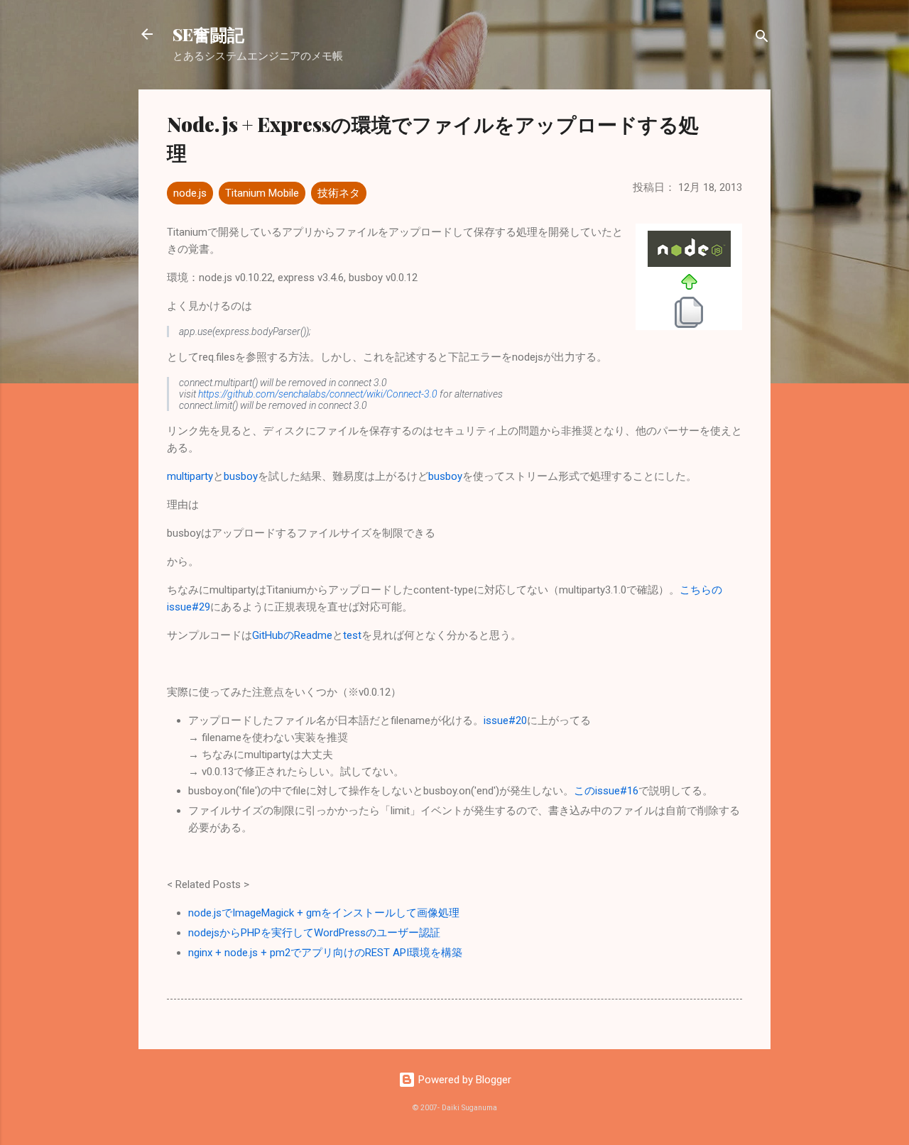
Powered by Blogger (463, 1079)
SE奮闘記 (208, 34)
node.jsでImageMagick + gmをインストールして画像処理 (323, 912)
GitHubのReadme (292, 635)
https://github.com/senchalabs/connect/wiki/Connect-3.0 (317, 394)
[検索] (762, 38)
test (352, 635)
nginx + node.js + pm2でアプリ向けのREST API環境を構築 (325, 952)
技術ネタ (338, 193)
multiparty (190, 476)
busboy (241, 476)
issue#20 (505, 720)
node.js (190, 193)
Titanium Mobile (262, 193)
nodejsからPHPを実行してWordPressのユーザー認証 (314, 932)
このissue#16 (606, 790)
